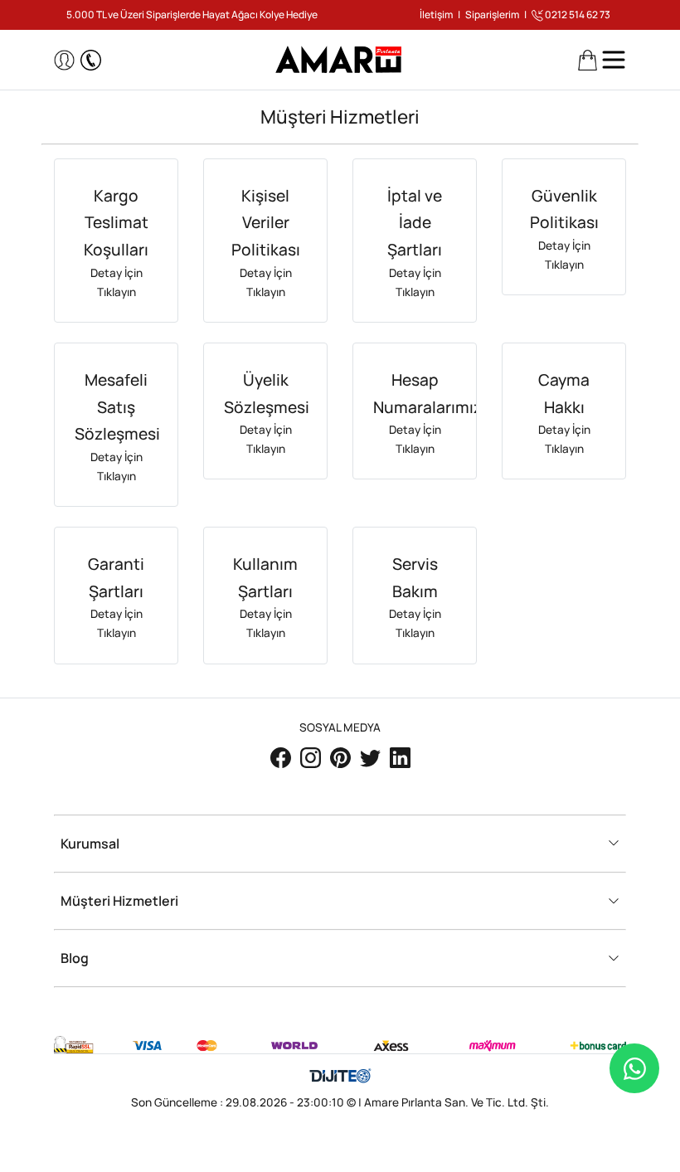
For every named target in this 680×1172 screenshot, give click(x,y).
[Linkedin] (400, 756)
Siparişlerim (492, 14)
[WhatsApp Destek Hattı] (634, 1068)
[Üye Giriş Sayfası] (64, 60)
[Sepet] (587, 60)
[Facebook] (282, 756)
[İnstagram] (312, 756)
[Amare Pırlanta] (340, 58)
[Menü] (613, 59)
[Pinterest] (342, 756)
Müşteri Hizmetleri (119, 901)
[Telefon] (90, 60)
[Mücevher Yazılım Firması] (340, 1076)
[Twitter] (371, 756)
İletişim (436, 14)
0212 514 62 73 (576, 14)
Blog (75, 958)
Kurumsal (90, 844)
